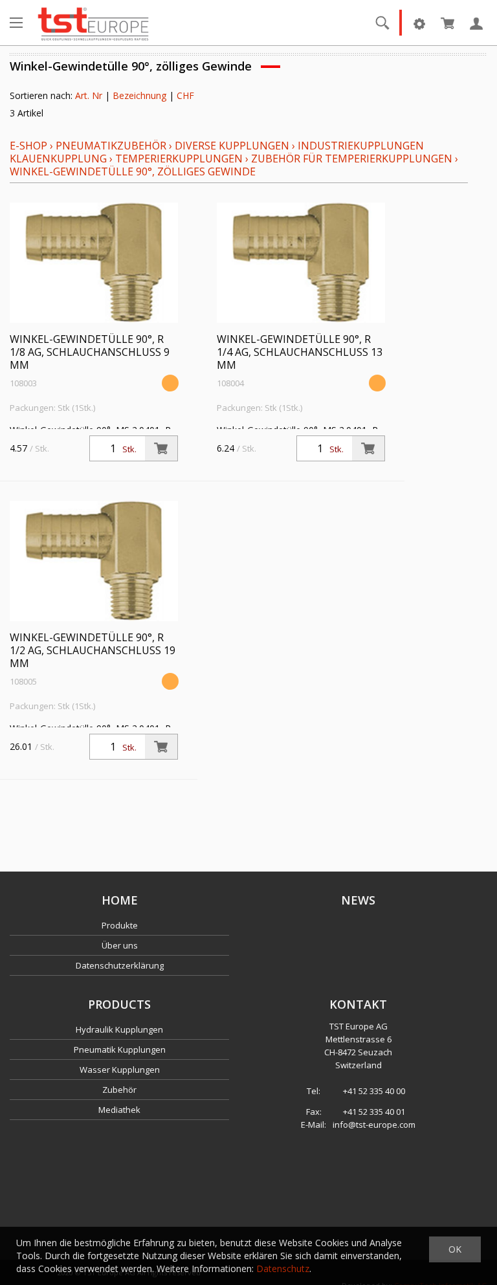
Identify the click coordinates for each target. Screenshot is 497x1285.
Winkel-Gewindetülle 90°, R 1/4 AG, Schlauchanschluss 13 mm (299, 352)
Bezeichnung (139, 95)
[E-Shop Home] (93, 22)
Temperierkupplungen (179, 158)
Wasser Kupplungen (120, 1069)
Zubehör (119, 1089)
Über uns (120, 945)
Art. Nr (88, 95)
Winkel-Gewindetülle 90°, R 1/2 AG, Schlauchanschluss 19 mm (92, 650)
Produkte (120, 925)
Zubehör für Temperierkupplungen (351, 158)
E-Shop (28, 145)
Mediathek (119, 1109)
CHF (185, 95)
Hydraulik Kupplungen (119, 1029)
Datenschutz (282, 1268)
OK (454, 1249)
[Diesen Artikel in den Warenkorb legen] (161, 448)
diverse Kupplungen (232, 145)
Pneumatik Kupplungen (120, 1049)
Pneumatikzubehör (112, 145)
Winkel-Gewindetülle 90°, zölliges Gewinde (133, 171)
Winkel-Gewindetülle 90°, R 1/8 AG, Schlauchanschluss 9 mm (90, 352)
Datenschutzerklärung (120, 965)
